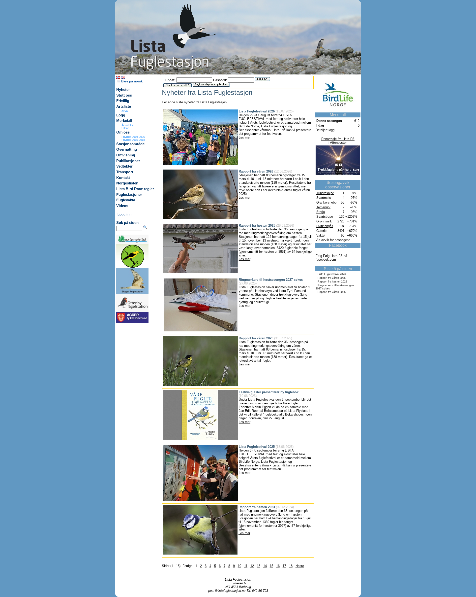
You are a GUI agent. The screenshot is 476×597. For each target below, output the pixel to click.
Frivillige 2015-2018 (133, 139)
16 (278, 566)
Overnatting (126, 149)
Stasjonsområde (130, 144)
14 (265, 566)
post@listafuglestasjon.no (226, 591)
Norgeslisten (127, 183)
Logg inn (124, 214)
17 (284, 566)
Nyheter (123, 90)
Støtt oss (124, 95)
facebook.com (326, 259)
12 (252, 566)
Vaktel (320, 235)
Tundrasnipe (325, 193)
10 (239, 566)
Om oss (123, 132)
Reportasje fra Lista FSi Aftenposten (338, 140)
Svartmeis (323, 198)
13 (258, 566)
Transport (124, 172)
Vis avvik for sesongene (333, 240)
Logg (120, 115)
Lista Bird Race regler (135, 189)
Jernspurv (323, 207)
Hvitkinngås (324, 226)
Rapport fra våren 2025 (332, 291)
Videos (122, 206)
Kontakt (123, 178)
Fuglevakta (125, 200)
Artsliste (123, 106)
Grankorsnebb (326, 202)
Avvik (124, 110)
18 (291, 566)
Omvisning (125, 155)
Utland (125, 128)
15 (271, 566)
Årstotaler (127, 125)
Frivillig (122, 101)
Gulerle (321, 231)
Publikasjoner (128, 161)
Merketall (124, 121)
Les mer (244, 137)
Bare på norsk (131, 81)
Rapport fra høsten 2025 (332, 281)
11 (245, 566)
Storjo (320, 212)
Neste (300, 566)
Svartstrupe (324, 216)
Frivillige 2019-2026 (133, 136)
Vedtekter (124, 166)
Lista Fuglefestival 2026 (332, 274)
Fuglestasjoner (129, 195)
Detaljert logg (325, 130)
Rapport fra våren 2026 (332, 277)
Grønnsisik (324, 221)
